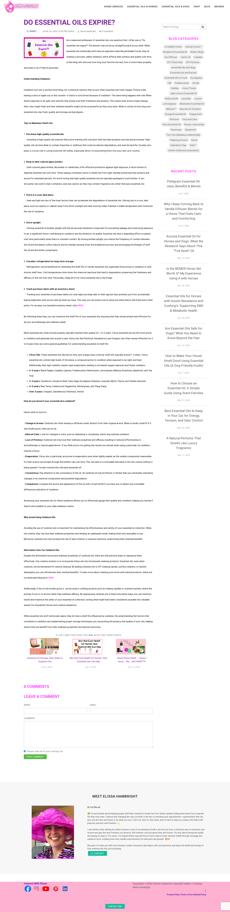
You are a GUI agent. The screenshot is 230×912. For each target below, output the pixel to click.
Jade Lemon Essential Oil (183, 93)
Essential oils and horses (183, 72)
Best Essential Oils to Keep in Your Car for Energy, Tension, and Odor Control (184, 415)
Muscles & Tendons (190, 109)
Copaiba (198, 57)
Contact (99, 853)
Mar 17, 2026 (183, 455)
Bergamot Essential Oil (175, 52)
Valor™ (193, 145)
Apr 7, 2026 (183, 373)
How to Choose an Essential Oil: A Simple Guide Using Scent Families (183, 388)
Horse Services (113, 6)
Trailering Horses (179, 140)
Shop (197, 6)
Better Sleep (197, 52)
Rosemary (176, 129)
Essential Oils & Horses (142, 6)
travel (194, 140)
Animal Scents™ (193, 46)
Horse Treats (189, 88)
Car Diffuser (170, 57)
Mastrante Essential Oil (192, 103)
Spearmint (190, 129)
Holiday (175, 88)
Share (32, 31)
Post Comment (35, 757)
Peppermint (195, 114)
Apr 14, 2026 (184, 345)
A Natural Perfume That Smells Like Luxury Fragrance (183, 443)
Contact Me (115, 906)
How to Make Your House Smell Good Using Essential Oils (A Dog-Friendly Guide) (183, 360)
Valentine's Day (178, 145)
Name (27, 705)
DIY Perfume (192, 62)
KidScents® (171, 98)
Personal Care (189, 119)
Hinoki (195, 83)
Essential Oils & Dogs (175, 6)
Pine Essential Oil (172, 124)
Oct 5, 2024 (47, 667)
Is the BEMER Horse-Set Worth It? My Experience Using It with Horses (183, 273)
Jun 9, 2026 (183, 226)
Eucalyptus (196, 77)
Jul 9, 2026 (183, 193)
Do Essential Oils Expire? (69, 22)
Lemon (198, 98)
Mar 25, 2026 (183, 428)
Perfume (174, 119)
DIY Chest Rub (174, 62)
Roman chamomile (194, 124)
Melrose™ (171, 109)
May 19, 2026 (183, 258)
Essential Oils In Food (176, 77)
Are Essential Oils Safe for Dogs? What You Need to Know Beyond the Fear (183, 333)
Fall (169, 83)
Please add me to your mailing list (45, 751)
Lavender (186, 98)
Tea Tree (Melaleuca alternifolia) (183, 134)
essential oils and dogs (183, 67)
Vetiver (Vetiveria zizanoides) (183, 150)
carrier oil (185, 57)
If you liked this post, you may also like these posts (88, 635)
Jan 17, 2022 (134, 667)
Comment (29, 718)
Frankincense (182, 83)
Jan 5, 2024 (90, 667)
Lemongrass (169, 103)
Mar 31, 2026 (183, 400)
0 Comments (107, 31)
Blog (207, 6)
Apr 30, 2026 (184, 285)
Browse (219, 6)
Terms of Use (187, 895)
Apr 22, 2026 (184, 318)
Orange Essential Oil (175, 114)
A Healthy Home (173, 46)
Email (93, 705)
